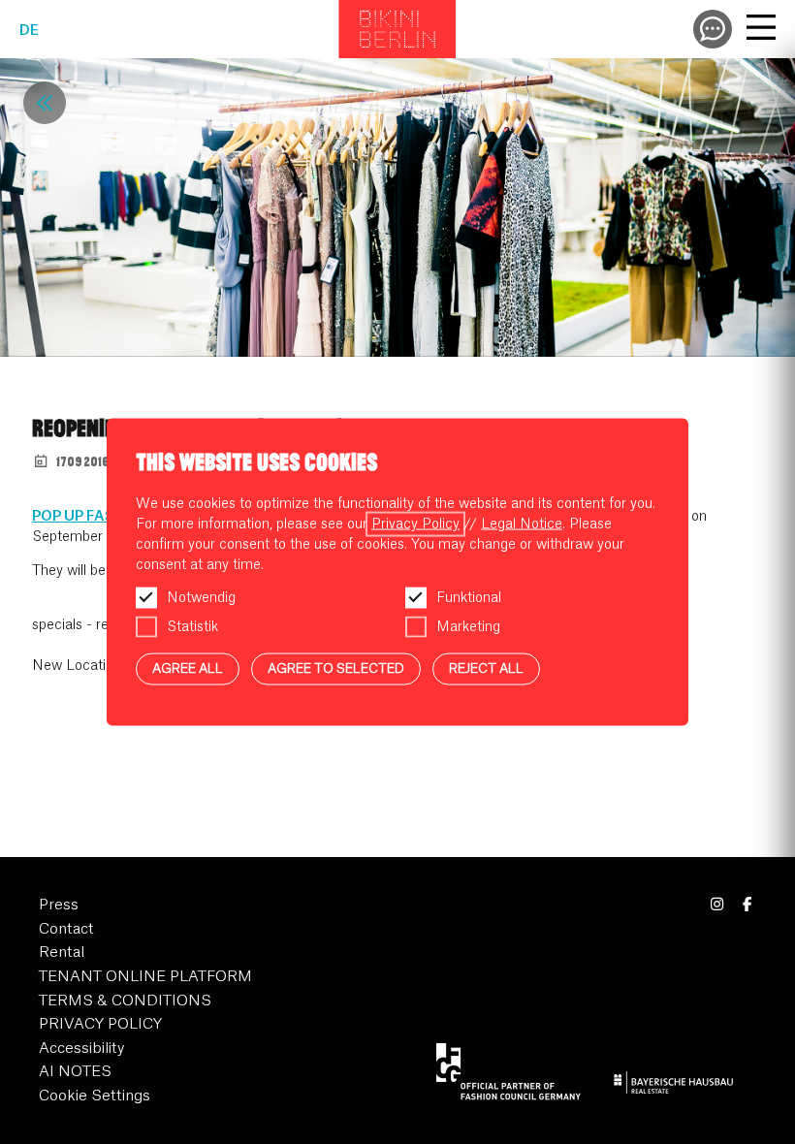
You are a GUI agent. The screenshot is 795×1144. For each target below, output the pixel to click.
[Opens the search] (712, 29)
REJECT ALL (486, 668)
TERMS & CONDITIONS (125, 1001)
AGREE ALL (187, 668)
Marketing (468, 627)
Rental (61, 952)
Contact (66, 929)
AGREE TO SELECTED (336, 668)
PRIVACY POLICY (100, 1024)
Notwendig (201, 598)
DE (29, 31)
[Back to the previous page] (44, 102)
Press (59, 905)
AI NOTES (75, 1072)
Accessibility (81, 1048)
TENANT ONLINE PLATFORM (145, 976)
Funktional (468, 598)
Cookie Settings (94, 1096)
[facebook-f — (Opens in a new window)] (747, 905)
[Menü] (761, 30)
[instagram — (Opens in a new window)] (718, 905)
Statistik (192, 627)
